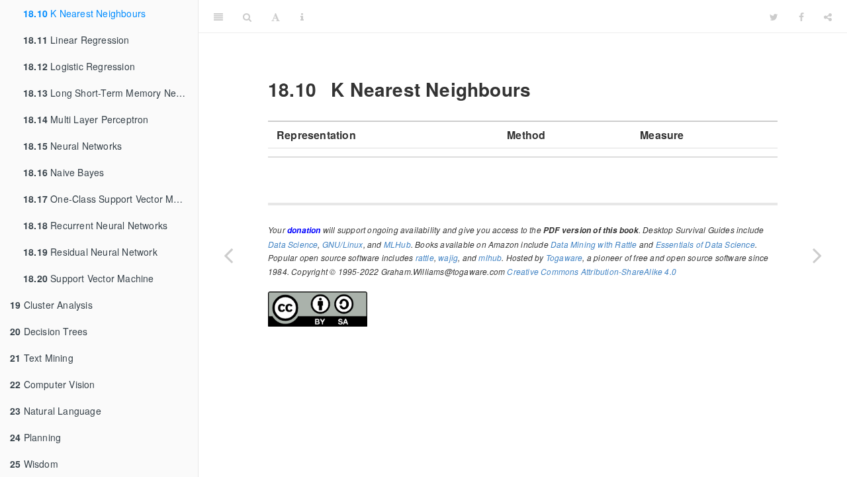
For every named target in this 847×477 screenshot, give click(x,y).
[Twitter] (774, 16)
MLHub (397, 244)
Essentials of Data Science (705, 244)
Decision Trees (48, 331)
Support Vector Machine (88, 278)
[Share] (828, 16)
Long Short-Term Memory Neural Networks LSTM (110, 92)
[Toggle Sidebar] (218, 16)
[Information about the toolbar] (302, 16)
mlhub (490, 257)
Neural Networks (72, 145)
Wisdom (34, 463)
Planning (35, 437)
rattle (425, 257)
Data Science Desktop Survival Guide (536, 16)
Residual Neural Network (90, 251)
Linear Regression (76, 39)
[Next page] (817, 255)
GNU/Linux (342, 244)
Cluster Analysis (51, 304)
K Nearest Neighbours (84, 13)
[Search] (247, 16)
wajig (448, 257)
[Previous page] (228, 255)
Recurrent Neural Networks (95, 225)
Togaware (564, 257)
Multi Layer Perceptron (86, 119)
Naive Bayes (63, 172)
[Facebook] (801, 16)
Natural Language (55, 410)
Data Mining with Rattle (594, 244)
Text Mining (41, 357)
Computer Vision (52, 384)
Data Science (293, 244)
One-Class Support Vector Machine (110, 198)
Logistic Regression (79, 66)
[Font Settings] (275, 16)
